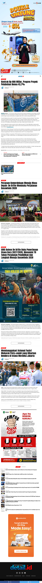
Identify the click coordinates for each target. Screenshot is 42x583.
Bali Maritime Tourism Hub (12, 150)
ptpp (29, 150)
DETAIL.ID (7, 191)
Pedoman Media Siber (17, 575)
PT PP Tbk (25, 150)
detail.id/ (3, 113)
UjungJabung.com (10, 126)
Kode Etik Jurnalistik (9, 575)
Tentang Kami (28, 575)
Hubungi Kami (33, 575)
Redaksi (23, 575)
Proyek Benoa (20, 150)
